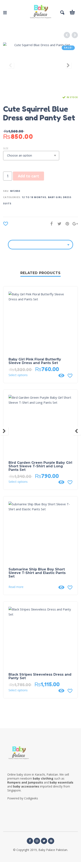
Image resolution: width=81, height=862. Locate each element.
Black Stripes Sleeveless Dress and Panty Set (40, 676)
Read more (16, 586)
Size (6, 148)
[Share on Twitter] (58, 223)
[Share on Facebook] (50, 223)
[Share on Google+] (74, 223)
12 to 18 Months (34, 197)
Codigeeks (31, 798)
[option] (40, 66)
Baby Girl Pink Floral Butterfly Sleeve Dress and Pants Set (35, 361)
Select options (18, 375)
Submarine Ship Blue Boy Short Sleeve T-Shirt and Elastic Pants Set (37, 572)
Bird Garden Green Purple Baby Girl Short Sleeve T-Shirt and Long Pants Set (40, 466)
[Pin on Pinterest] (66, 223)
